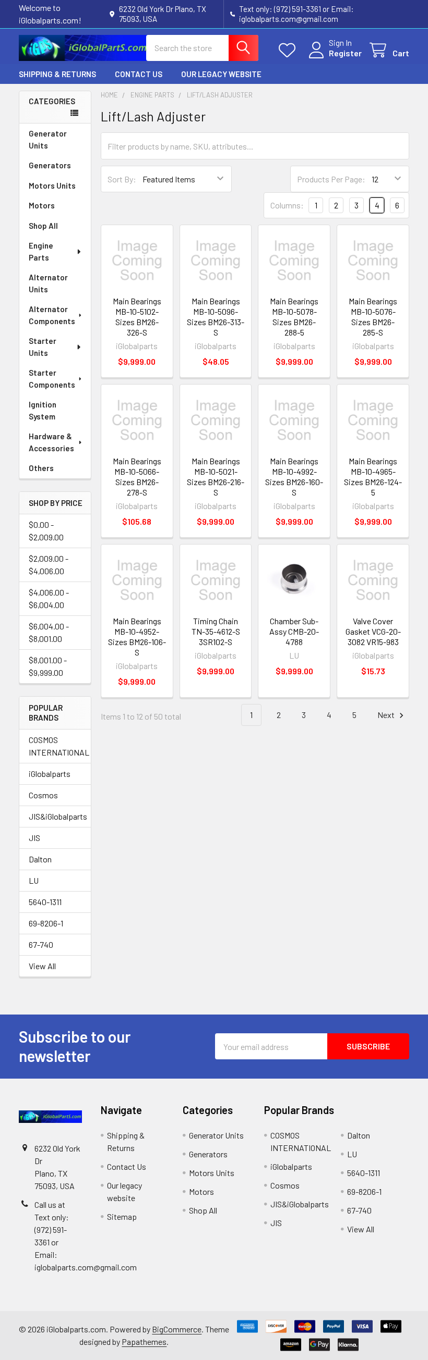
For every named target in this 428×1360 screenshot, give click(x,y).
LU (34, 880)
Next (386, 715)
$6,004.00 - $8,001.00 (49, 632)
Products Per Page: (331, 179)
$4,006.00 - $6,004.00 (49, 598)
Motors (42, 205)
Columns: (287, 205)
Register (345, 53)
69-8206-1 (46, 923)
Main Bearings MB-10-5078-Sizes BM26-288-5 (294, 316)
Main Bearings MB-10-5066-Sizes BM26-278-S (137, 476)
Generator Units (48, 139)
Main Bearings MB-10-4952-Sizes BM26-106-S (137, 636)
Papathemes (144, 1341)
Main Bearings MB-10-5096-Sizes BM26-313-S (215, 316)
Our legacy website (221, 74)
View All (42, 966)
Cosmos (43, 795)
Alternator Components (52, 315)
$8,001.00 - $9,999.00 (48, 666)
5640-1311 (45, 902)
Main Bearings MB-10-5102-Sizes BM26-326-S (137, 316)
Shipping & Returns (57, 74)
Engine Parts (41, 251)
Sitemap (122, 1216)
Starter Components (52, 378)
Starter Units (42, 346)
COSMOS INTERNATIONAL (55, 746)
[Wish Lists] (289, 50)
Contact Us (138, 74)
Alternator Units (48, 283)
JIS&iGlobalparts (55, 816)
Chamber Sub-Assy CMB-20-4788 (294, 631)
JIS (34, 838)
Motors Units (52, 185)
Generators (50, 165)
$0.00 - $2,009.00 (46, 531)
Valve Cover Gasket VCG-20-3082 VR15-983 (373, 631)
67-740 (41, 944)
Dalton (40, 859)
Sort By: (122, 179)
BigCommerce (176, 1329)
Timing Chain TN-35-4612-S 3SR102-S (216, 631)
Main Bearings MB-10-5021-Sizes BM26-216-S (215, 476)
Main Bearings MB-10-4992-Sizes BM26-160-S (294, 476)
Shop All (43, 225)
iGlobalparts (49, 773)
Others (41, 468)
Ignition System (42, 410)
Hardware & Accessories (51, 442)
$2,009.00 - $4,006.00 (48, 564)
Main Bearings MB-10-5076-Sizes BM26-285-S (373, 316)
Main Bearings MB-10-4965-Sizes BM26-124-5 (373, 476)
